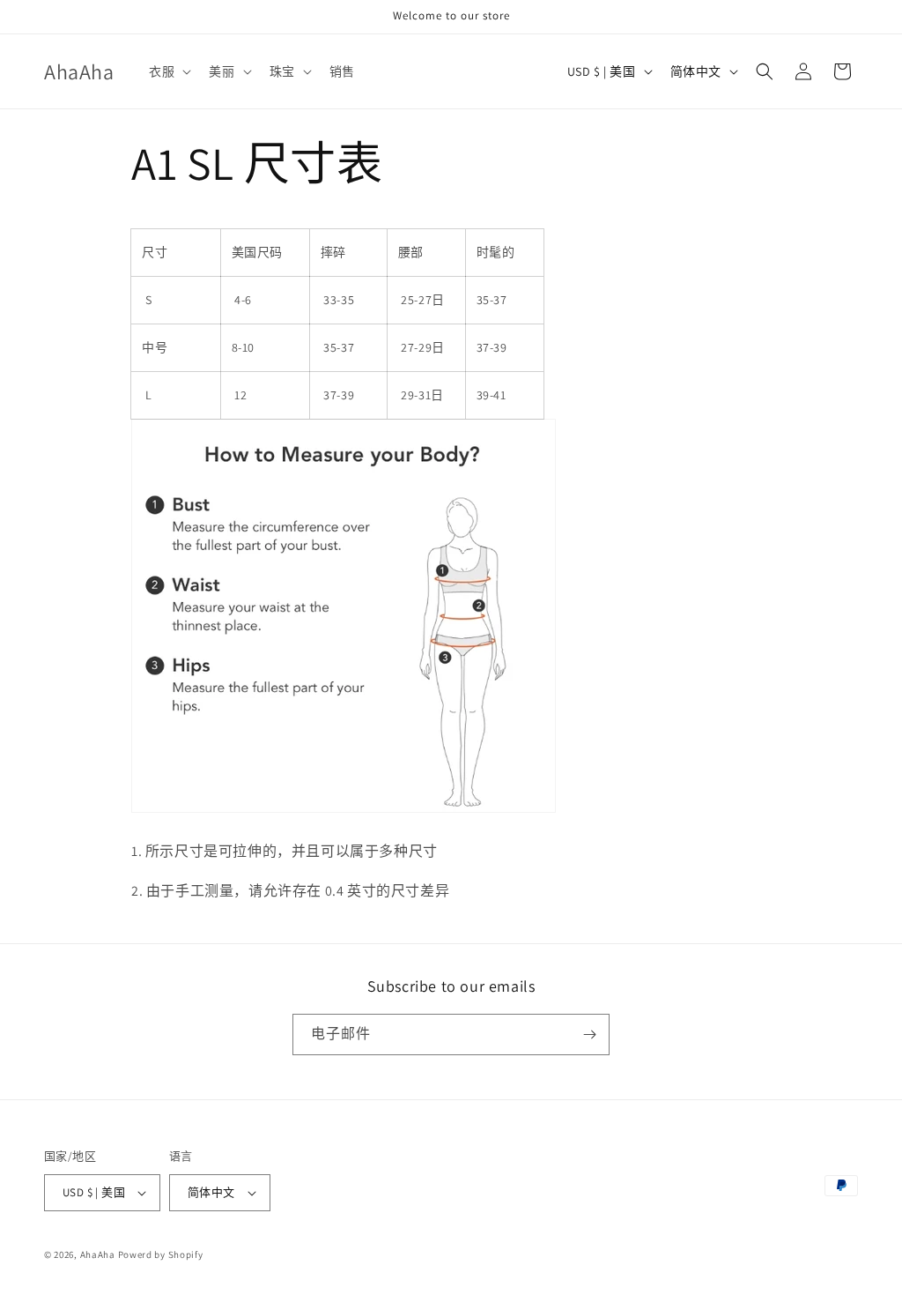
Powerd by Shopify (160, 1254)
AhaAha (97, 1254)
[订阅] (589, 1034)
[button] (168, 71)
